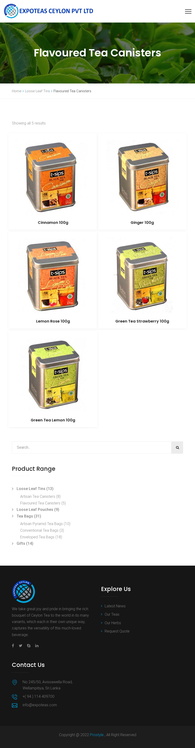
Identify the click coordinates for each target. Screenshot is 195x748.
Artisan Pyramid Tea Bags (41, 524)
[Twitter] (20, 645)
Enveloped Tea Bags (37, 537)
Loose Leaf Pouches (35, 509)
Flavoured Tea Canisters (40, 503)
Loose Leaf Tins (37, 91)
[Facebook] (14, 645)
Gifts (21, 543)
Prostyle (97, 735)
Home (16, 91)
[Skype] (29, 645)
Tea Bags (25, 516)
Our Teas (112, 614)
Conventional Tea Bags (39, 530)
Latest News (115, 606)
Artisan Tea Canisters (37, 496)
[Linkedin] (36, 645)
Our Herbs (113, 623)
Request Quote (117, 631)
